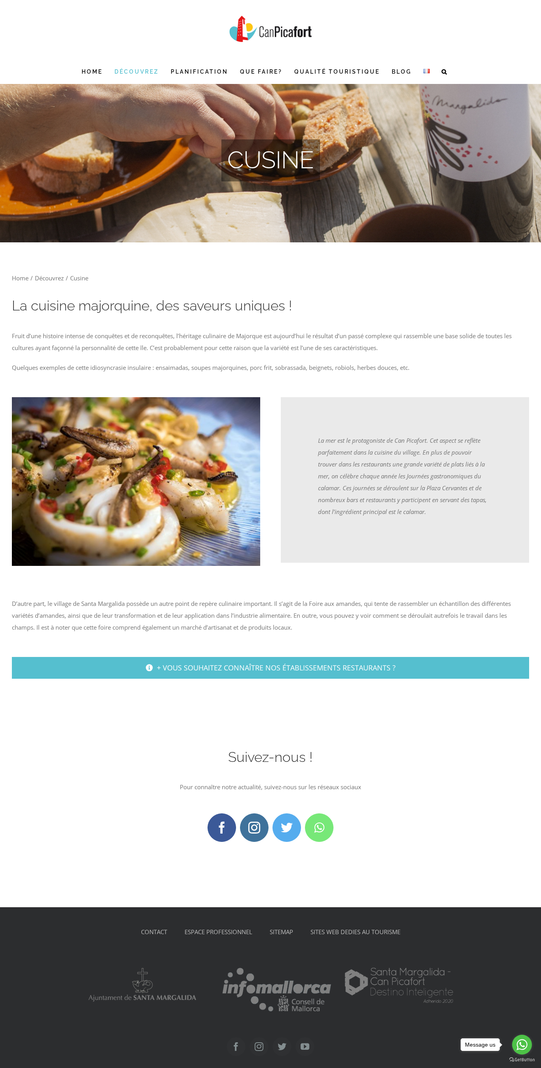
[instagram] (254, 827)
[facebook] (222, 827)
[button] (445, 72)
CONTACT (154, 932)
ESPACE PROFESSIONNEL (218, 932)
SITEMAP (281, 932)
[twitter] (286, 827)
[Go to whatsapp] (522, 1045)
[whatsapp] (319, 827)
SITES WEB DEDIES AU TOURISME (355, 932)
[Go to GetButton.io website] (522, 1059)
